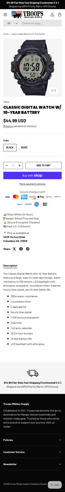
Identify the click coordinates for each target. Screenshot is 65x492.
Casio (6, 101)
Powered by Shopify (38, 484)
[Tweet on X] (14, 249)
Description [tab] (10, 265)
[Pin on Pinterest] (27, 249)
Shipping (8, 126)
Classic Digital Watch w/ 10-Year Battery (28, 34)
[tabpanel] (32, 309)
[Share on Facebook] (21, 249)
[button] (59, 14)
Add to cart (43, 165)
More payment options (33, 183)
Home (5, 34)
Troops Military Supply (19, 484)
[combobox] (32, 23)
